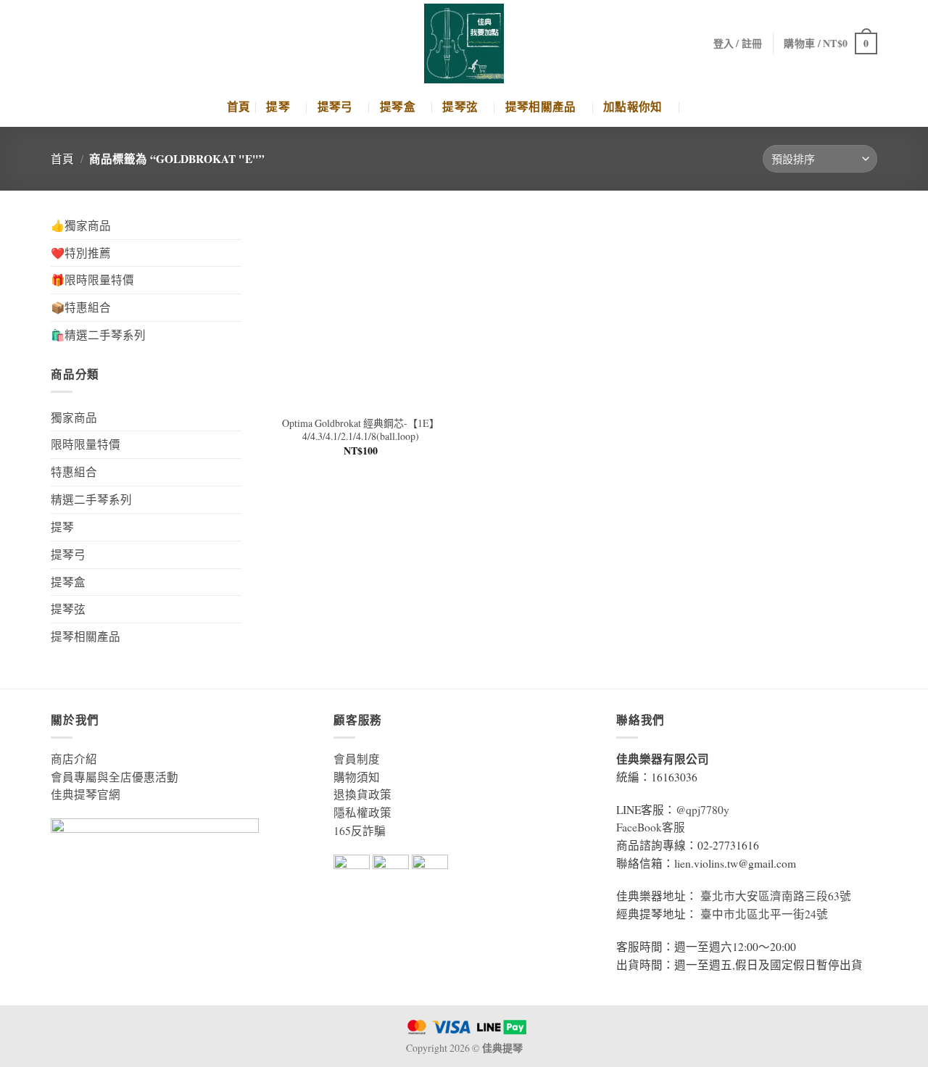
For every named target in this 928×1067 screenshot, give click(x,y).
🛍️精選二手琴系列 (98, 335)
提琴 (278, 107)
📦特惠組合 (81, 307)
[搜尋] (695, 107)
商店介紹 (74, 759)
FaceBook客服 (650, 827)
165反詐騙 (360, 830)
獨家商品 (74, 417)
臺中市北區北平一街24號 (764, 914)
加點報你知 (633, 107)
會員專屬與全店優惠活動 (114, 777)
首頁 (239, 107)
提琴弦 (460, 107)
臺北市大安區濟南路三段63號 (775, 896)
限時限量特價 (85, 444)
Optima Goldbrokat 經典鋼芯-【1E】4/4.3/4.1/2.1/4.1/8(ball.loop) (360, 430)
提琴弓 (335, 107)
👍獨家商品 (81, 225)
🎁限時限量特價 (92, 280)
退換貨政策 (363, 794)
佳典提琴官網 (85, 794)
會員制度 (357, 759)
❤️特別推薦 (81, 253)
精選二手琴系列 (91, 499)
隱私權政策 (363, 812)
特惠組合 (74, 472)
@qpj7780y (702, 809)
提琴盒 (397, 107)
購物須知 (357, 777)
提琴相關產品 (540, 107)
